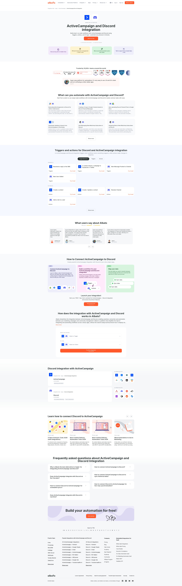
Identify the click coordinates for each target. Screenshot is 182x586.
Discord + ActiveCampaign (93, 552)
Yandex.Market (52, 558)
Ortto (49, 542)
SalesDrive (51, 560)
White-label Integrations (122, 544)
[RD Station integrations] (126, 375)
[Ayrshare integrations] (116, 391)
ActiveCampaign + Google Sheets (71, 547)
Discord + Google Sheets (92, 547)
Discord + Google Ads (92, 560)
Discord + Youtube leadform (93, 562)
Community (107, 557)
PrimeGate (50, 545)
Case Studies (119, 549)
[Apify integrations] (132, 380)
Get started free (91, 304)
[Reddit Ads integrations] (126, 396)
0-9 (64, 530)
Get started (91, 516)
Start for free (91, 38)
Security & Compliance (121, 551)
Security (125, 575)
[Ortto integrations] (121, 375)
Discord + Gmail (90, 549)
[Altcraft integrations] (121, 380)
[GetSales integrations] (126, 391)
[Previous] (89, 246)
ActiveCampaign (62, 8)
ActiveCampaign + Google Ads (70, 560)
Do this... (62, 341)
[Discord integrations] (121, 391)
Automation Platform (72, 2)
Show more (91, 138)
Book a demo (129, 2)
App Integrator (107, 552)
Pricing (106, 542)
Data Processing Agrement (100, 575)
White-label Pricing (120, 546)
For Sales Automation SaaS (122, 553)
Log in (115, 2)
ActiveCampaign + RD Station (70, 554)
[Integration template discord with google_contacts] (91, 108)
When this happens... (65, 332)
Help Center (107, 547)
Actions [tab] (101, 158)
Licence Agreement (79, 575)
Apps (89, 2)
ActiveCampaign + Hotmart (69, 544)
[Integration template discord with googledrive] (121, 108)
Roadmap (106, 554)
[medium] (132, 580)
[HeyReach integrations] (132, 391)
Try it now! (72, 171)
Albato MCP (119, 558)
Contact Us (131, 575)
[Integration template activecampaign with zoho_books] (60, 126)
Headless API (119, 561)
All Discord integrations (92, 542)
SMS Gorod (51, 553)
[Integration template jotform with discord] (60, 108)
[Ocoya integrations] (121, 396)
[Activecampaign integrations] (132, 375)
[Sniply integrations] (132, 396)
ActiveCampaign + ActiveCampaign (71, 552)
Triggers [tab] (93, 158)
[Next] (92, 246)
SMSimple (50, 555)
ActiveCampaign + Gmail (68, 549)
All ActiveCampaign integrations (70, 542)
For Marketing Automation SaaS (124, 556)
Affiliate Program (108, 559)
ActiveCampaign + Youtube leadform (72, 562)
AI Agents (106, 562)
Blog (105, 544)
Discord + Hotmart (91, 544)
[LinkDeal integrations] (116, 396)
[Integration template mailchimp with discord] (91, 126)
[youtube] (129, 580)
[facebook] (122, 580)
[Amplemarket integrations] (126, 380)
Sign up (121, 2)
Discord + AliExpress (91, 557)
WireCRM (50, 547)
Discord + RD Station (91, 554)
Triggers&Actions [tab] (83, 158)
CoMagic (50, 550)
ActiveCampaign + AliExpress (70, 557)
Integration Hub (51, 8)
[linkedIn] (126, 580)
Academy (106, 549)
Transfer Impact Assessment (114, 575)
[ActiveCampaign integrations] (116, 375)
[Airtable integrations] (116, 380)
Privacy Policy (89, 575)
